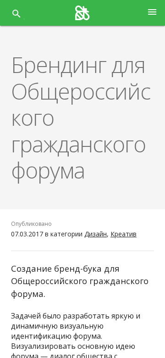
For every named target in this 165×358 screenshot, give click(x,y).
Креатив (123, 233)
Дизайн (95, 233)
